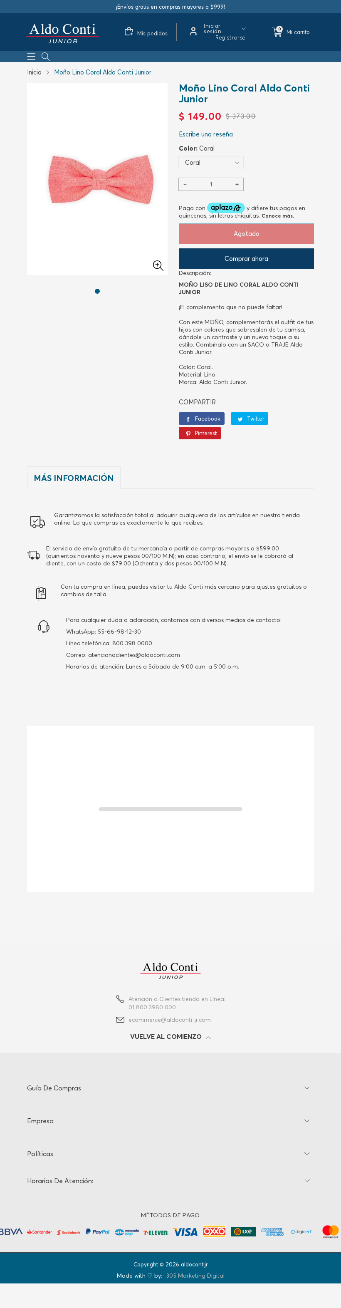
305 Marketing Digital (195, 1275)
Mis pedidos (152, 33)
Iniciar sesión (212, 28)
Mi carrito (298, 32)
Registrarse (230, 37)
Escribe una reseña (206, 134)
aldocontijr (194, 1264)
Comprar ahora (246, 259)
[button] (31, 56)
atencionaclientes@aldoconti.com (134, 655)
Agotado (246, 234)
